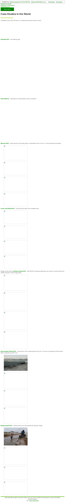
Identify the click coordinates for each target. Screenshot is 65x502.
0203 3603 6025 (34, 500)
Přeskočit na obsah (6, 3)
